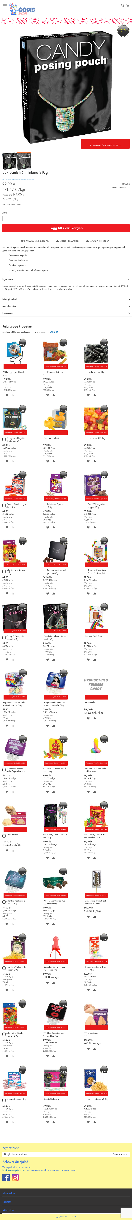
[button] (9, 161)
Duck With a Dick (51, 438)
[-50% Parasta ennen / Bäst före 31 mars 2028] (14, 434)
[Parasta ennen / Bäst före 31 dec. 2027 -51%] (55, 831)
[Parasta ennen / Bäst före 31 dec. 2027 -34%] (55, 633)
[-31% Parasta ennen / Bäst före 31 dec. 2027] (14, 1095)
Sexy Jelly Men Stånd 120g (56, 770)
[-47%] (96, 567)
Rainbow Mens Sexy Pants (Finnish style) (97, 571)
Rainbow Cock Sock (93, 636)
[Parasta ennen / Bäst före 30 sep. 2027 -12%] (55, 567)
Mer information (9, 306)
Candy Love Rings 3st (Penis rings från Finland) (15, 440)
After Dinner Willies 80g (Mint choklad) (54, 902)
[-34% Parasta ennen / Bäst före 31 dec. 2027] (14, 633)
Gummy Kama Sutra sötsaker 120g (96, 836)
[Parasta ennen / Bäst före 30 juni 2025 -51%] (55, 1095)
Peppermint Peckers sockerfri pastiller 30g (15, 770)
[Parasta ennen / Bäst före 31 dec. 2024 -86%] (96, 963)
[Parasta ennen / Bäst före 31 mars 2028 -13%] (14, 500)
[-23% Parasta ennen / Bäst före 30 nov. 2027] (55, 368)
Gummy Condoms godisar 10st (16, 505)
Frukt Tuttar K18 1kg (96, 438)
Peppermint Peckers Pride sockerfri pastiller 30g (14, 704)
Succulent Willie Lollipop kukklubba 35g (54, 968)
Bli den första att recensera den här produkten (18, 180)
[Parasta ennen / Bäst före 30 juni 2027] (96, 897)
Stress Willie (90, 702)
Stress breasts (12, 835)
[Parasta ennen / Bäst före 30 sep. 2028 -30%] (96, 765)
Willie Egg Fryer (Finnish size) (13, 373)
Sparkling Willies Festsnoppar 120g (16, 968)
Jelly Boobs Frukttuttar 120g (15, 571)
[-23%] (55, 434)
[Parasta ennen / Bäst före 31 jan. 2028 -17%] (96, 1095)
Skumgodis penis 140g (16, 1099)
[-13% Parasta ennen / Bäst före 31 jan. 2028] (96, 500)
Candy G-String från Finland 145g (15, 638)
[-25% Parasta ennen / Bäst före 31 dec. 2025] (14, 699)
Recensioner (7, 313)
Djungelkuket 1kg (55, 372)
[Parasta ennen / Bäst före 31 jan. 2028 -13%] (14, 963)
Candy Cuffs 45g (51, 1099)
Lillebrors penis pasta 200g (96, 1099)
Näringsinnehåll (9, 299)
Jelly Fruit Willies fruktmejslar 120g (16, 1034)
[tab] (66, 279)
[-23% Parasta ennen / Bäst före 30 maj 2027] (55, 897)
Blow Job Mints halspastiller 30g (56, 1034)
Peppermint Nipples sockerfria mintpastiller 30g (55, 704)
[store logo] (22, 9)
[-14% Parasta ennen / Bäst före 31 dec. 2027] (55, 1029)
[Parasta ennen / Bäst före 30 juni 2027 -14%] (14, 765)
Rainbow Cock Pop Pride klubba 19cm (95, 770)
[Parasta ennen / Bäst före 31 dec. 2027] (55, 963)
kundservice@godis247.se (13, 1170)
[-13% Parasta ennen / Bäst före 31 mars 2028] (55, 500)
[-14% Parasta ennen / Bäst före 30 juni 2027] (14, 897)
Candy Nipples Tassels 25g (57, 836)
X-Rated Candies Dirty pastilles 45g (96, 968)
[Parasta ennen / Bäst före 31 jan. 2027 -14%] (55, 699)
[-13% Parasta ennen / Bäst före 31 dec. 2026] (14, 567)
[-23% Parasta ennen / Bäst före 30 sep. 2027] (96, 368)
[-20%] (14, 368)
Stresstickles (93, 1033)
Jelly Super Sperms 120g (55, 505)
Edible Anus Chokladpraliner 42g (56, 571)
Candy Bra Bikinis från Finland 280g (55, 638)
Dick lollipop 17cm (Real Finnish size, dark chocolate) (95, 903)
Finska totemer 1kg (96, 372)
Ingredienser (7, 279)
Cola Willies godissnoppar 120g (96, 505)
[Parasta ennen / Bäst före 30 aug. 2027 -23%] (96, 434)
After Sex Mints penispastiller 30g (15, 902)
